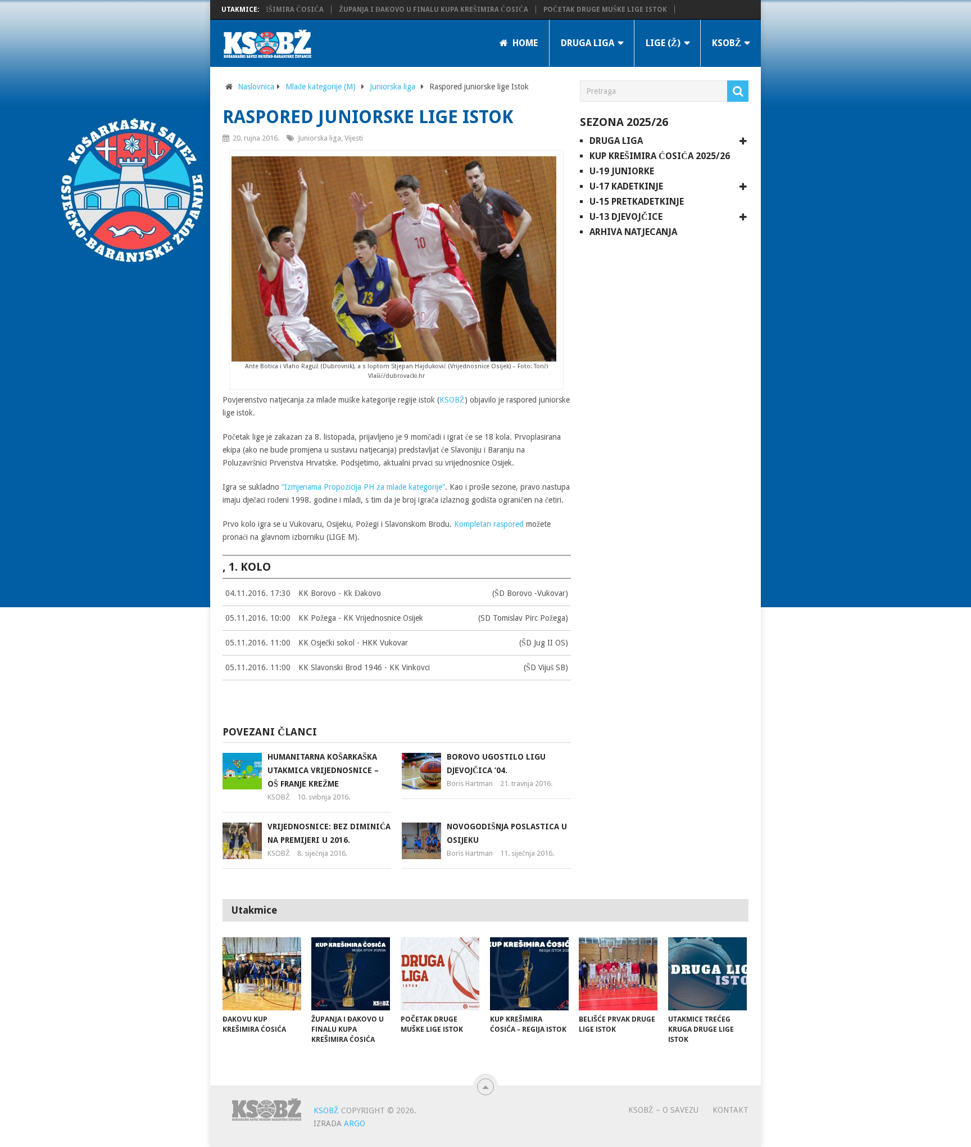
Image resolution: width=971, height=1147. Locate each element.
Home (524, 43)
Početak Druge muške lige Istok (592, 9)
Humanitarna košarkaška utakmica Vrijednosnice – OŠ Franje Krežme (323, 770)
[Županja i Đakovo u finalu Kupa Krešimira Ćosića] (350, 973)
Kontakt (730, 1109)
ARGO (354, 1123)
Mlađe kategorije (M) (320, 86)
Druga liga (587, 43)
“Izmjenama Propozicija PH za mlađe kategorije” (362, 486)
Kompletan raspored (489, 524)
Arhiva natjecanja (633, 232)
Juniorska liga (392, 86)
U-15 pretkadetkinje (636, 201)
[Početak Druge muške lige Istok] (440, 973)
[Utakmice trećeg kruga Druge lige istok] (707, 973)
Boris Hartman (470, 783)
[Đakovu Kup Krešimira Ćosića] (262, 973)
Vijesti (353, 138)
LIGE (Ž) (663, 43)
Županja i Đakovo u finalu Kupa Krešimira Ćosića (420, 9)
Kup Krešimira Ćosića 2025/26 (659, 156)
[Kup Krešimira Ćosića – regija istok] (529, 973)
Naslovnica (256, 86)
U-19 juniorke (621, 171)
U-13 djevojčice (626, 216)
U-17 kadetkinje (626, 186)
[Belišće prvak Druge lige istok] (618, 973)
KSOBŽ (726, 43)
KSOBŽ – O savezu (663, 1109)
